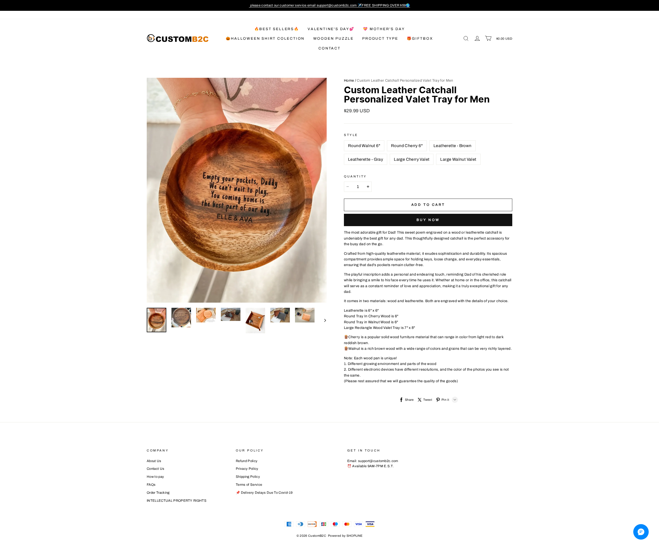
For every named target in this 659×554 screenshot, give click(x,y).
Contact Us (155, 469)
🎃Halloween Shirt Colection (265, 38)
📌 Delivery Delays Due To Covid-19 (264, 493)
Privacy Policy (247, 469)
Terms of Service (249, 485)
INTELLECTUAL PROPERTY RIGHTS (176, 500)
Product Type (380, 38)
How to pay (155, 477)
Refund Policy (246, 461)
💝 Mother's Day (384, 29)
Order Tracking (158, 493)
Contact (329, 48)
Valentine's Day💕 (331, 29)
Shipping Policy (248, 477)
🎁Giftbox (420, 38)
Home (349, 80)
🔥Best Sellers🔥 (276, 29)
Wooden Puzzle (333, 38)
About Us (154, 461)
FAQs (151, 485)
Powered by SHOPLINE (345, 536)
